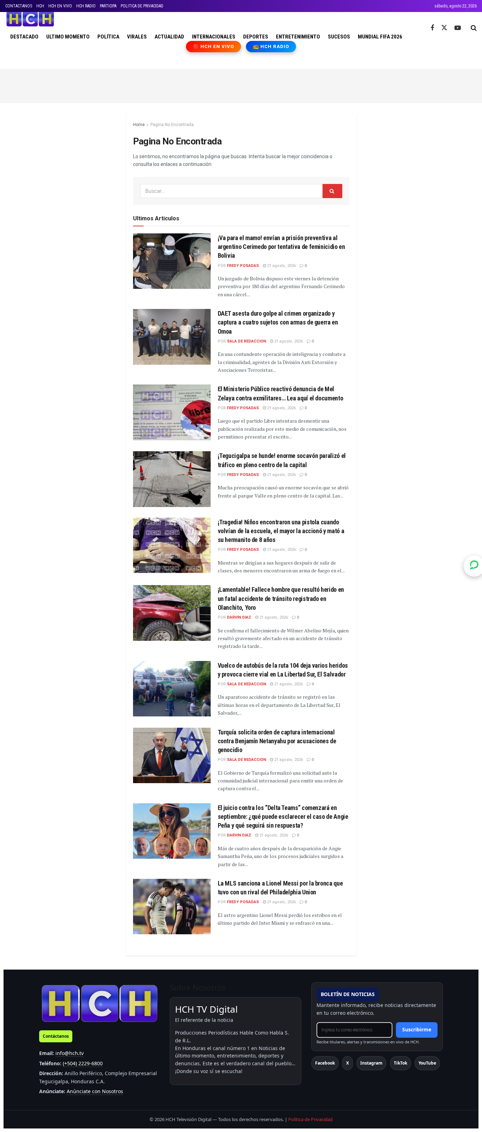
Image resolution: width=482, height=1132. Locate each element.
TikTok (400, 1063)
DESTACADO (24, 37)
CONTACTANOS (18, 6)
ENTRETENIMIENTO (298, 37)
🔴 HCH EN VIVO (213, 46)
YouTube (427, 1063)
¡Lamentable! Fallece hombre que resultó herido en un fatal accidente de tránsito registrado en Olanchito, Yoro (281, 598)
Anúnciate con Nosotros (95, 1091)
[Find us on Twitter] (444, 28)
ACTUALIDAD (169, 37)
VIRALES (137, 37)
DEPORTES (255, 37)
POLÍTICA (108, 37)
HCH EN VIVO (60, 6)
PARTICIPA (108, 6)
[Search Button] (474, 28)
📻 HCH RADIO (271, 46)
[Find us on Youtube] (457, 28)
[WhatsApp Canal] (474, 566)
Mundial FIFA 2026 (380, 37)
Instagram (371, 1063)
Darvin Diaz (239, 617)
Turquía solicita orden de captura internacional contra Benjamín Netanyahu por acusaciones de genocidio (277, 740)
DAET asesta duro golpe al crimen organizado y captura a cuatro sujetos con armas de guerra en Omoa (278, 322)
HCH (40, 6)
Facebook (325, 1063)
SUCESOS (339, 37)
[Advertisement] (241, 85)
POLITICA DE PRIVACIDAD (142, 6)
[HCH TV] (99, 1003)
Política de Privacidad (310, 1119)
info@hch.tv (69, 1053)
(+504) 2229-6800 (83, 1063)
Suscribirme (416, 1029)
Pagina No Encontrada (172, 124)
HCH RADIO (86, 6)
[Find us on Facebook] (432, 28)
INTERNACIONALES (213, 37)
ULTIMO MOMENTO (68, 37)
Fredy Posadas (243, 265)
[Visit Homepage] (30, 19)
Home (139, 124)
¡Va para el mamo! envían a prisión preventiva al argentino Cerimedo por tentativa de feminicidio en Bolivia (281, 246)
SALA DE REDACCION (246, 341)
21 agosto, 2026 (281, 265)
